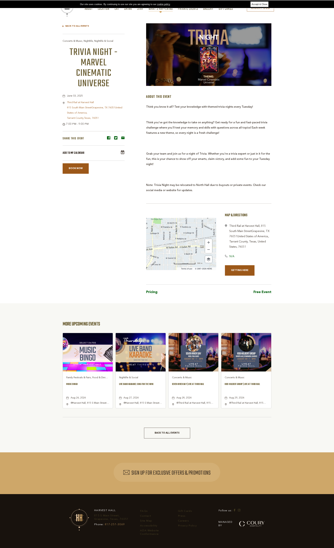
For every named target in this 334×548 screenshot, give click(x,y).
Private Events (188, 9)
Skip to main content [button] (14, 2)
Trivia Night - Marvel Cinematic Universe (94, 68)
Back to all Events (77, 26)
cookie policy (163, 4)
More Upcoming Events (81, 324)
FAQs (144, 511)
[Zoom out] (208, 249)
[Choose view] (208, 259)
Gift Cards (226, 9)
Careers (183, 521)
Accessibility (148, 526)
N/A (231, 256)
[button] (76, 168)
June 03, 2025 (75, 96)
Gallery (208, 9)
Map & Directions (236, 215)
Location (103, 9)
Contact (145, 516)
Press (181, 516)
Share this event (73, 138)
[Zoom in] (208, 242)
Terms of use (186, 269)
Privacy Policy (187, 526)
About (89, 9)
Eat (117, 9)
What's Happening (161, 9)
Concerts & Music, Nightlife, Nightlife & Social (88, 41)
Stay (140, 9)
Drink (128, 9)
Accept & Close (259, 4)
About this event (159, 97)
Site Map (146, 521)
